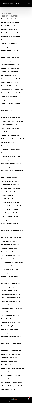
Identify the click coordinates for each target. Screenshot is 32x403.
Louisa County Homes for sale (9, 213)
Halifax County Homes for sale (9, 160)
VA (7, 9)
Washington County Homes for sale (10, 375)
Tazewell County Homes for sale (9, 364)
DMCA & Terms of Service (19, 401)
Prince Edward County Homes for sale (11, 294)
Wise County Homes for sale (8, 389)
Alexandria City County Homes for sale (11, 25)
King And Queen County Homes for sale (11, 191)
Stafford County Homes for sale (9, 347)
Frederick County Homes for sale (10, 135)
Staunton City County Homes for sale (11, 350)
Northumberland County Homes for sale (12, 262)
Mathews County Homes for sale (10, 234)
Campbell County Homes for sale (10, 68)
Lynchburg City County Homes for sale (11, 220)
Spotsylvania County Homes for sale (11, 343)
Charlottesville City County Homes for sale (12, 85)
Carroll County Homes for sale (9, 75)
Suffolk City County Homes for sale (10, 354)
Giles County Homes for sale (9, 142)
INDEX (3, 9)
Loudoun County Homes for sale (9, 209)
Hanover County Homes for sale (9, 167)
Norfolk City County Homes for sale (10, 255)
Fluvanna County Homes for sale (10, 128)
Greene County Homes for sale (9, 153)
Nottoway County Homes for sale (10, 265)
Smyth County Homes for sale (9, 340)
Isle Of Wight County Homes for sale (11, 184)
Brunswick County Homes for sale (10, 61)
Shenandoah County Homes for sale (11, 336)
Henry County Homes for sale (9, 177)
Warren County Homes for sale (9, 371)
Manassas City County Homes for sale (11, 227)
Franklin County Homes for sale (9, 131)
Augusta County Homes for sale (9, 43)
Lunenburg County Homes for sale (10, 216)
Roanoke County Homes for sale (10, 318)
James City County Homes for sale (10, 188)
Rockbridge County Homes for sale (10, 322)
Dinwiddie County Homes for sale (10, 107)
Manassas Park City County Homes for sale (12, 230)
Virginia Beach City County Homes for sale (12, 368)
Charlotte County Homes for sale (10, 82)
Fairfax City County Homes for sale (10, 117)
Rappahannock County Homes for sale (11, 308)
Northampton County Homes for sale (11, 258)
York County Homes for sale (8, 393)
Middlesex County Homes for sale (10, 241)
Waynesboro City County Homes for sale (12, 378)
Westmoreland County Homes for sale (11, 382)
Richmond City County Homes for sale (11, 315)
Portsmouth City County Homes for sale (11, 287)
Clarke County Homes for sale (9, 96)
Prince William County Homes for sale (11, 301)
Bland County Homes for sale (9, 54)
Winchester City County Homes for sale (11, 386)
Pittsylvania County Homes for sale (10, 283)
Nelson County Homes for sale (9, 248)
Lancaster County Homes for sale (10, 202)
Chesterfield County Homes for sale (10, 92)
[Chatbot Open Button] (27, 399)
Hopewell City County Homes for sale (11, 181)
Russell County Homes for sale (9, 329)
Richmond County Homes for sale (10, 311)
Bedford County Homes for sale (9, 50)
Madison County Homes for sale (9, 223)
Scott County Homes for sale (9, 333)
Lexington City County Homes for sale (11, 205)
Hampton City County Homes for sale (11, 163)
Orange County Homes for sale (9, 269)
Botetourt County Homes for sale (10, 57)
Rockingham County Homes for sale (10, 326)
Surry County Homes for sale (9, 357)
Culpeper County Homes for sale (10, 100)
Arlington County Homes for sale (10, 40)
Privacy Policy (10, 401)
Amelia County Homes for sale (9, 29)
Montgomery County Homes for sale (11, 244)
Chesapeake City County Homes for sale (12, 89)
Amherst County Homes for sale (9, 32)
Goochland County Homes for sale (10, 149)
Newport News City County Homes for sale (12, 251)
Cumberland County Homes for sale (10, 103)
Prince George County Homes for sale (11, 297)
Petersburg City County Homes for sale (11, 280)
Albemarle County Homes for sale (10, 22)
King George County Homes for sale (10, 195)
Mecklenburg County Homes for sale (11, 237)
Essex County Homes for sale (9, 110)
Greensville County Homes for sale (10, 156)
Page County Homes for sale (9, 273)
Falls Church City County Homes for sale (12, 121)
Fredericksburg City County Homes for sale (12, 138)
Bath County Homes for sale (8, 47)
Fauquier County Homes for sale (10, 124)
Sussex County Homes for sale (9, 361)
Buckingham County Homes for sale (11, 64)
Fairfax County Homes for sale (9, 114)
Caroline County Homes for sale (9, 71)
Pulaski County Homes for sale (9, 304)
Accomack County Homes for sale (10, 18)
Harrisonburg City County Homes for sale (12, 170)
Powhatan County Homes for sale (10, 290)
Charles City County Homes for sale (10, 78)
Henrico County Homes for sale (9, 174)
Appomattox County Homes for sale (10, 36)
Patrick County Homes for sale (9, 276)
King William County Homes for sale (10, 198)
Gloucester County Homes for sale (10, 145)
